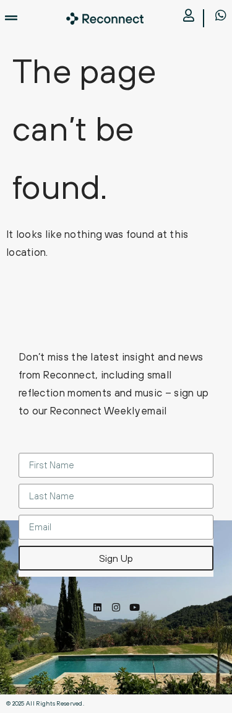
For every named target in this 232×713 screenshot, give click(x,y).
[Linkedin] (97, 607)
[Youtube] (134, 607)
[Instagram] (116, 607)
